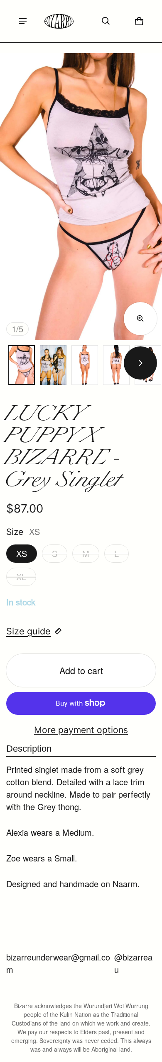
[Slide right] (140, 363)
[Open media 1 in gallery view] (21, 365)
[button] (106, 21)
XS (21, 553)
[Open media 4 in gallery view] (84, 365)
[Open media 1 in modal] (81, 196)
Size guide (28, 631)
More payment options (81, 730)
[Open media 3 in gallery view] (53, 365)
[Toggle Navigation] (22, 21)
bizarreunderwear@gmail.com (58, 963)
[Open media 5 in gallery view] (116, 365)
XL (21, 577)
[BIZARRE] (59, 21)
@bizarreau (133, 963)
